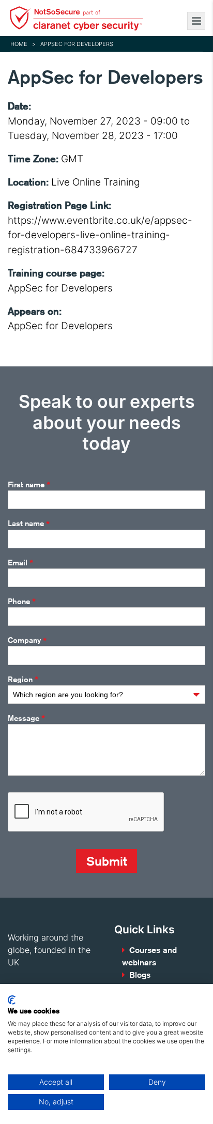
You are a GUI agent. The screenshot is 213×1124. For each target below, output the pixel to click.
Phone (22, 601)
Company (27, 640)
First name (29, 484)
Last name (29, 523)
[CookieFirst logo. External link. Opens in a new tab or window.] (12, 1000)
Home (18, 44)
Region (23, 679)
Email (20, 562)
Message (26, 718)
